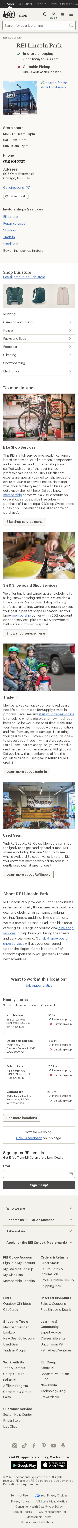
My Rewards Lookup (18, 1269)
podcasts (63, 1445)
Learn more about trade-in (26, 771)
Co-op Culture (13, 1374)
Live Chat (10, 1426)
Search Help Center (17, 1414)
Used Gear (10, 244)
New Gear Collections (19, 1338)
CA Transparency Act (52, 1511)
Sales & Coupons (53, 1303)
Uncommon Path (53, 1344)
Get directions (13, 188)
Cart (62, 14)
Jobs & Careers (14, 1368)
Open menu (71, 14)
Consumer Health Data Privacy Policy (38, 1506)
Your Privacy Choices (53, 1495)
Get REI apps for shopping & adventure (39, 1457)
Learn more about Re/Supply (28, 874)
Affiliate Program (15, 1386)
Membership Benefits (19, 1281)
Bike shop (10, 216)
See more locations (21, 1118)
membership (12, 495)
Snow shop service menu (25, 633)
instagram (14, 1445)
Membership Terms (39, 1517)
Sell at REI (10, 1380)
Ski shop (9, 230)
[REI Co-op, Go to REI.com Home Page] (8, 14)
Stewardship (50, 1397)
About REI (48, 1368)
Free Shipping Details (56, 1309)
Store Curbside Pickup (57, 1280)
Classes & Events (53, 1338)
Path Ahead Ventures (56, 1350)
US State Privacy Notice (51, 1501)
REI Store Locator (12, 37)
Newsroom (49, 1385)
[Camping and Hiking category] (39, 296)
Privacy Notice (20, 1501)
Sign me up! (39, 1185)
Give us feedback (29, 1138)
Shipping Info (51, 1286)
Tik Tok (24, 1445)
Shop (22, 15)
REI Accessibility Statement (39, 1522)
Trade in (9, 237)
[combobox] (39, 25)
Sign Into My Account (19, 1263)
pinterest (44, 1445)
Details (58, 1157)
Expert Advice (51, 1332)
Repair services (14, 223)
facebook (34, 1445)
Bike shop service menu (24, 521)
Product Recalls (22, 1511)
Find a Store (12, 1420)
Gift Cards (10, 1309)
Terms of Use (19, 1495)
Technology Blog (53, 1391)
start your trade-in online (56, 714)
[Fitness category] (63, 296)
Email (6, 1166)
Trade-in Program (15, 1350)
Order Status (50, 1263)
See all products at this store (24, 277)
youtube (53, 1445)
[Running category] (15, 296)
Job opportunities (39, 985)
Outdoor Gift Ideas (17, 1303)
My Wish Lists (13, 1275)
